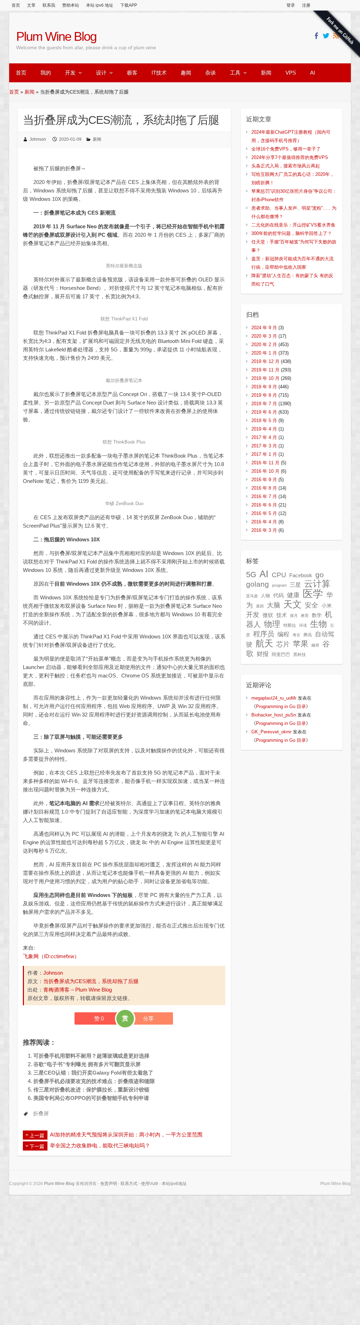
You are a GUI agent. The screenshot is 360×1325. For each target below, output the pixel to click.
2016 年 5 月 (264, 513)
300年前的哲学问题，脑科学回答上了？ (291, 233)
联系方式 (129, 1183)
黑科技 (299, 654)
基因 (260, 606)
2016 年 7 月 (264, 496)
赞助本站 (70, 5)
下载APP (128, 5)
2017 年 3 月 (264, 445)
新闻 (266, 73)
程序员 (263, 634)
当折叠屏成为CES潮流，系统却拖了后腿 (91, 981)
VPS (290, 73)
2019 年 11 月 (265, 369)
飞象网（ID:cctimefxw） (51, 956)
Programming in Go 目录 (281, 706)
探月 (294, 615)
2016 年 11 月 (265, 462)
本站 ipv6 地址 (99, 5)
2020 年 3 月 (264, 336)
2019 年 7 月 (264, 403)
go (319, 575)
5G (251, 574)
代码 (278, 595)
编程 (283, 634)
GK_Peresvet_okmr (271, 731)
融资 (315, 645)
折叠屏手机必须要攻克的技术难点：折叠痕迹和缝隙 (94, 1081)
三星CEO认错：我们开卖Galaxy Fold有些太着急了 (93, 1073)
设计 (101, 73)
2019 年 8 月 (264, 395)
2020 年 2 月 (264, 344)
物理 (272, 624)
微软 (268, 615)
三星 (295, 584)
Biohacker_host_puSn (273, 715)
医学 (313, 593)
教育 (305, 615)
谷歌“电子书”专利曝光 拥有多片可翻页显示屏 (87, 1064)
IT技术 (159, 73)
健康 (293, 595)
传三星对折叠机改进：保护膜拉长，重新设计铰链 (91, 1090)
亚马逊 (252, 596)
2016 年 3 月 (264, 530)
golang (257, 584)
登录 (291, 5)
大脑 (273, 605)
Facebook (300, 575)
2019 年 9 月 (264, 386)
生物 (318, 624)
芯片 (283, 644)
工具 (235, 73)
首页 (16, 5)
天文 (292, 604)
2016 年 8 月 (264, 488)
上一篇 (37, 1135)
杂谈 (210, 73)
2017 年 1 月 (264, 454)
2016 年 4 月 (264, 521)
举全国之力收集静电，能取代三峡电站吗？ (100, 1145)
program (279, 585)
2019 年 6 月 (264, 412)
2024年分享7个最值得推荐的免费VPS (289, 157)
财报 (263, 653)
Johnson (38, 139)
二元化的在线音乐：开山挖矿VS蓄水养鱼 (293, 225)
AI (312, 73)
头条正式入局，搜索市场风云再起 (285, 165)
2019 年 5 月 (264, 420)
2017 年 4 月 (264, 437)
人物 (265, 595)
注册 (306, 5)
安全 (311, 605)
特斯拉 (289, 625)
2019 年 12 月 (265, 361)
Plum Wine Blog (56, 36)
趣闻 (186, 73)
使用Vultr (149, 1183)
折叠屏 (41, 1113)
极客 (132, 73)
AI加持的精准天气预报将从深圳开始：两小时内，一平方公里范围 (126, 1135)
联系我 (49, 5)
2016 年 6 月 (264, 505)
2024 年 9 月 (264, 327)
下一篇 (37, 1146)
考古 (296, 635)
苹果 (300, 643)
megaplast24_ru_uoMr (273, 698)
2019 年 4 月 (264, 429)
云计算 (317, 583)
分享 (148, 1018)
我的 (45, 73)
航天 (264, 643)
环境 (303, 625)
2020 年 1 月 (264, 353)
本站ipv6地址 (174, 1183)
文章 (31, 5)
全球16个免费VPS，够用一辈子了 (286, 149)
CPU (279, 575)
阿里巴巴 (281, 654)
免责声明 (108, 1183)
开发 (70, 73)
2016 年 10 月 (265, 471)
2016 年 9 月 (264, 479)
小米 (326, 606)
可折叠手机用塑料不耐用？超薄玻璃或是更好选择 (91, 1056)
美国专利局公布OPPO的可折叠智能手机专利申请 (91, 1098)
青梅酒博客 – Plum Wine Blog (77, 990)
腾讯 (307, 634)
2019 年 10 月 (265, 378)
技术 (281, 615)
